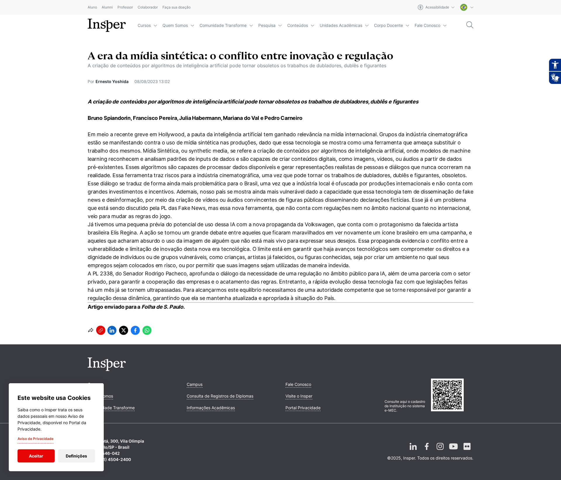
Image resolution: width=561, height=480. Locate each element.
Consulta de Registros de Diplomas (220, 395)
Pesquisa (267, 25)
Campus (194, 384)
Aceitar (36, 455)
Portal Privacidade (303, 407)
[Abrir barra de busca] (469, 25)
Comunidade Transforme (223, 25)
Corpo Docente (388, 25)
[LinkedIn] (413, 451)
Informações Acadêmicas (211, 407)
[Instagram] (440, 451)
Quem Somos (175, 25)
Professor (125, 7)
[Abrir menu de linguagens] (466, 7)
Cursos (144, 25)
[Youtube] (453, 451)
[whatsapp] (147, 330)
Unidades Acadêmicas (341, 25)
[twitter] (123, 330)
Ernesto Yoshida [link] (112, 81)
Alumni (107, 7)
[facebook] (135, 330)
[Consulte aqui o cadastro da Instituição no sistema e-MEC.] (452, 395)
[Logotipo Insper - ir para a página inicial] (107, 25)
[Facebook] (426, 451)
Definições (76, 455)
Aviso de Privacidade (35, 438)
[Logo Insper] (107, 369)
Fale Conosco (427, 25)
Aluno (92, 7)
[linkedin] (112, 330)
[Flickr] (466, 451)
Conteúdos (297, 25)
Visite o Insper (298, 395)
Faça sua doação (176, 7)
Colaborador (148, 7)
